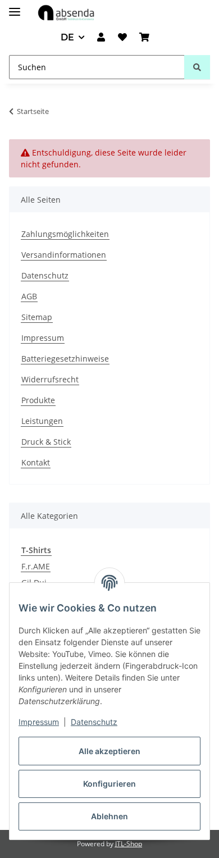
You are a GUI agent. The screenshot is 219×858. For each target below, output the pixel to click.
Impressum (39, 722)
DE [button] (67, 37)
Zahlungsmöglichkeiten (65, 234)
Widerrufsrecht (50, 379)
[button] (101, 37)
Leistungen (42, 421)
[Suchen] (197, 67)
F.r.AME (35, 566)
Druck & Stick (46, 441)
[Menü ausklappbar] (14, 7)
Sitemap (36, 317)
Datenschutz (94, 722)
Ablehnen (109, 816)
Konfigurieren (109, 783)
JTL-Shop (128, 843)
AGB (29, 296)
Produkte (38, 400)
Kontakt (35, 462)
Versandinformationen (63, 254)
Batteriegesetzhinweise (65, 358)
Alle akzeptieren (109, 751)
